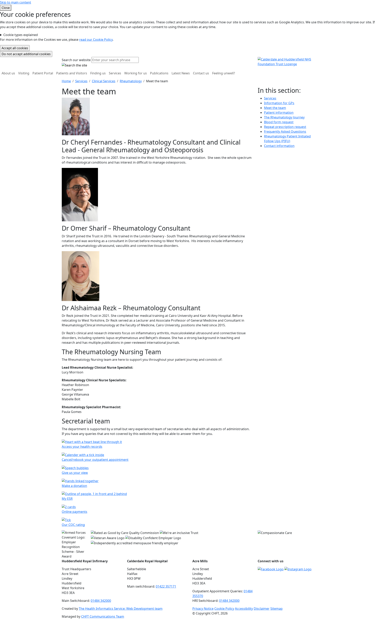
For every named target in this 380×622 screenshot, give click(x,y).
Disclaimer (262, 608)
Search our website (76, 60)
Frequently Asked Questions (285, 131)
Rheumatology (131, 81)
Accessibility (244, 608)
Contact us (201, 73)
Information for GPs (279, 103)
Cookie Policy (224, 608)
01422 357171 (166, 586)
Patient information (279, 112)
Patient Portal (42, 73)
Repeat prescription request (285, 127)
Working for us (135, 73)
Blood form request (279, 122)
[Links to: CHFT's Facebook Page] (271, 569)
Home (66, 81)
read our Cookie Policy (96, 39)
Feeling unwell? (223, 73)
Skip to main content (15, 2)
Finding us (98, 73)
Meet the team (275, 108)
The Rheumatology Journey (284, 117)
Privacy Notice (203, 608)
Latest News (181, 73)
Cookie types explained (20, 35)
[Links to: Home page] (288, 61)
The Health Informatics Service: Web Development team (120, 608)
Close (6, 8)
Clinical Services (103, 81)
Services (115, 73)
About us (8, 73)
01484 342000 (101, 600)
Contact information (279, 146)
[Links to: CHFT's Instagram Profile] (298, 569)
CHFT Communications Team (102, 616)
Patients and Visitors (71, 73)
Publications (159, 73)
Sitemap (276, 608)
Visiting (23, 73)
